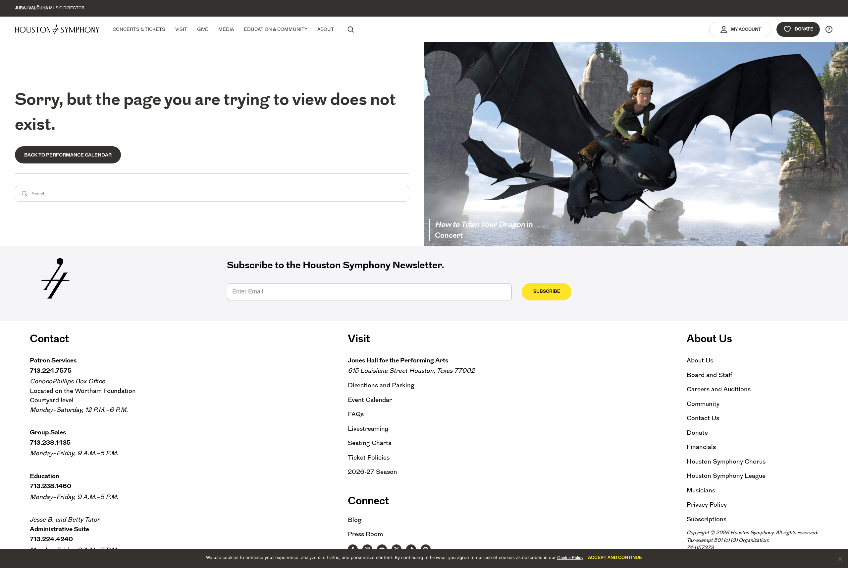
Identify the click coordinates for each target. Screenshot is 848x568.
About (325, 29)
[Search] (350, 29)
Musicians (701, 490)
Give (202, 29)
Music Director (49, 8)
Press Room (365, 534)
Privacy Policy (707, 504)
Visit (181, 29)
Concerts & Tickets (139, 29)
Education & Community (275, 29)
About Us (700, 360)
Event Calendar (370, 400)
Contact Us (703, 418)
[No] (839, 558)
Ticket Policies (369, 457)
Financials (701, 447)
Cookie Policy (570, 557)
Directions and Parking (381, 385)
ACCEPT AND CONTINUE (615, 557)
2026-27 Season (372, 472)
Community (703, 404)
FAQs (356, 414)
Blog (354, 520)
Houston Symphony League (726, 476)
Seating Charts (369, 443)
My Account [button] (746, 29)
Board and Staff (709, 375)
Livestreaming (368, 428)
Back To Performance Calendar (68, 155)
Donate (804, 29)
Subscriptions (706, 519)
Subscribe (546, 291)
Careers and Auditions (719, 389)
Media (226, 29)
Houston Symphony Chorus (726, 461)
